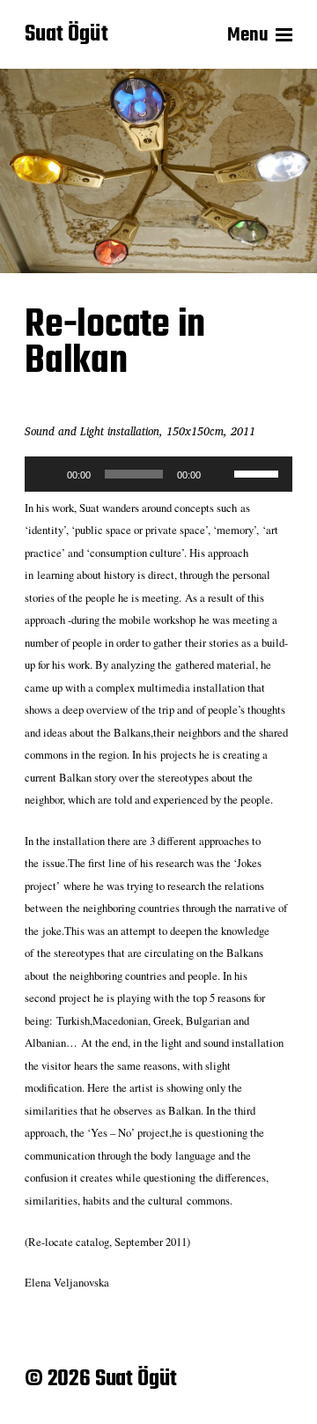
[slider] (259, 472)
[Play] (47, 474)
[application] (158, 474)
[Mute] (220, 474)
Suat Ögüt (66, 35)
